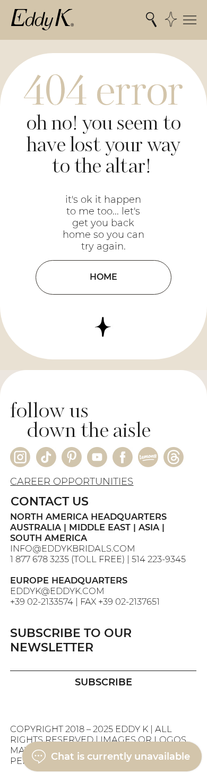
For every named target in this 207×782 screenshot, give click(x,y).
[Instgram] (20, 457)
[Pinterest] (72, 457)
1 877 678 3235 (39, 559)
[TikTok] (46, 457)
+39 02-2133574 (41, 601)
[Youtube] (97, 457)
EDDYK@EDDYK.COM (57, 591)
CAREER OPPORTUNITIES (71, 481)
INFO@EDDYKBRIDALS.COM (73, 548)
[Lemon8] (148, 457)
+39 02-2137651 (129, 601)
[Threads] (173, 457)
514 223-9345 (159, 559)
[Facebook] (123, 457)
